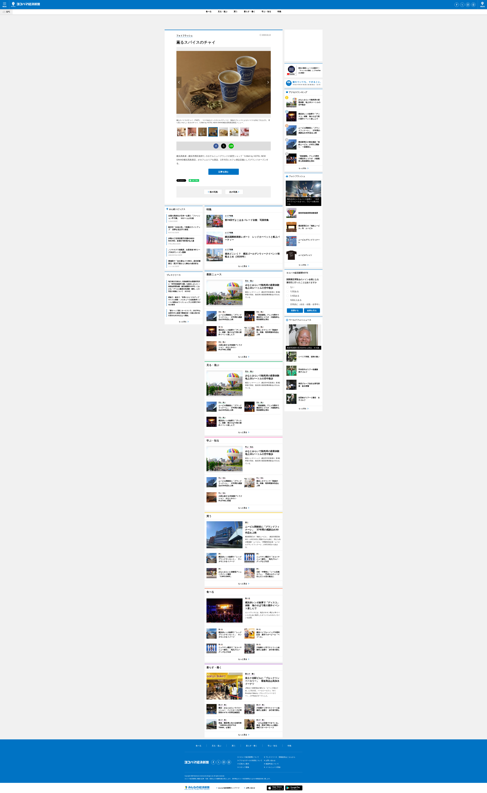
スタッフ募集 (244, 767)
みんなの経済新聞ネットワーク (197, 788)
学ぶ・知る (266, 11)
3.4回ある (294, 296)
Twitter (462, 5)
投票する (295, 310)
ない (292, 287)
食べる (209, 11)
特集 (279, 11)
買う (236, 11)
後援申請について (272, 764)
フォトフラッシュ (184, 35)
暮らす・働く (249, 11)
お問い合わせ (270, 760)
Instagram (468, 5)
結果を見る (312, 310)
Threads (473, 5)
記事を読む (224, 171)
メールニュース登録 (273, 767)
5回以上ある (296, 300)
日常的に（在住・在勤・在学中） (305, 304)
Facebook (457, 5)
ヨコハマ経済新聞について (249, 757)
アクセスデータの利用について (250, 760)
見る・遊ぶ (222, 11)
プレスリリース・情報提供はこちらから (280, 757)
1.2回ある (294, 291)
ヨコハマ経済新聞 (25, 4)
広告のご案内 (244, 764)
